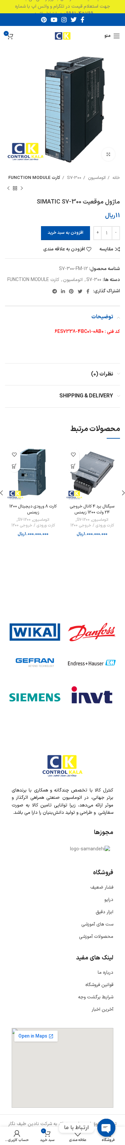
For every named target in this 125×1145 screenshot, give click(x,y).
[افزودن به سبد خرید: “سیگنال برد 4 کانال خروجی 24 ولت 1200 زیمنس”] (73, 466)
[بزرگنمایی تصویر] (108, 154)
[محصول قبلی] (21, 188)
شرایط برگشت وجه (95, 997)
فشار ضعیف (101, 887)
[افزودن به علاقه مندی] (73, 455)
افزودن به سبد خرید (65, 232)
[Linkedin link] (63, 291)
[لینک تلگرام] (54, 291)
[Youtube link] (54, 20)
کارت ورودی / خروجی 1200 (92, 525)
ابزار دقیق (104, 912)
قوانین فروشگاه (99, 984)
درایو (108, 899)
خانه (115, 178)
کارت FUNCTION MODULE (34, 178)
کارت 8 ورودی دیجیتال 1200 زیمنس (33, 509)
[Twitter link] (74, 20)
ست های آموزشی (97, 924)
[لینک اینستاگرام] (64, 20)
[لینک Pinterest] (44, 20)
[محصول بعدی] (8, 188)
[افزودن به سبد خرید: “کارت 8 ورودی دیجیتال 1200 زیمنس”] (14, 466)
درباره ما (105, 972)
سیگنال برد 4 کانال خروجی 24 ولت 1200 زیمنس (92, 509)
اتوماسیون (96, 178)
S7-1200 (83, 520)
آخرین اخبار (102, 1009)
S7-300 (73, 178)
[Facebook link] (82, 20)
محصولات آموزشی (96, 936)
